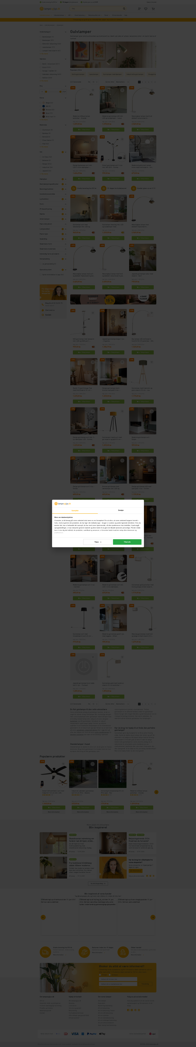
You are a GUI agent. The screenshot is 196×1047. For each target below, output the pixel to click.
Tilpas (96, 542)
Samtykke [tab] (75, 510)
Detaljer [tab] (121, 510)
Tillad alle (127, 542)
